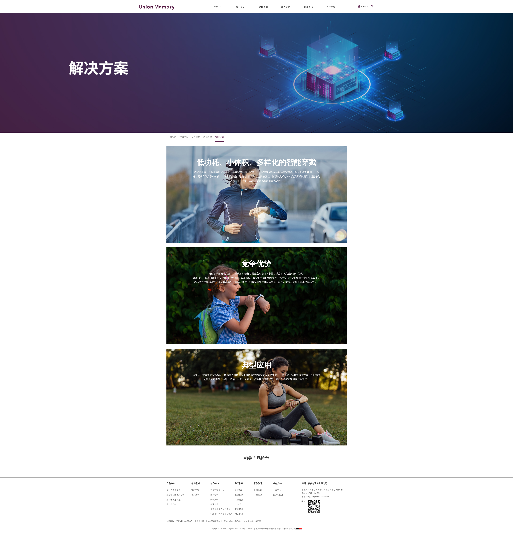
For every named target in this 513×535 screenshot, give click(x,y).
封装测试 (214, 500)
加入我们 (239, 514)
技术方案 (195, 490)
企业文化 (239, 495)
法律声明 (285, 529)
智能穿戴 (219, 137)
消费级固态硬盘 (173, 500)
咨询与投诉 (278, 495)
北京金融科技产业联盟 (251, 521)
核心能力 (240, 7)
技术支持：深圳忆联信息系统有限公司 (267, 529)
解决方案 (214, 504)
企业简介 (239, 490)
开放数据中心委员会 (232, 521)
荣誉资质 (239, 500)
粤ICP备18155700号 (247, 529)
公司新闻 (258, 490)
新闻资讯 (308, 7)
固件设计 (214, 495)
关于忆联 (330, 7)
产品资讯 (258, 495)
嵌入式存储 (171, 504)
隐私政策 (292, 529)
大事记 (238, 504)
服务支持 (285, 7)
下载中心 (277, 490)
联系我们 (239, 509)
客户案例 (195, 495)
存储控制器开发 (217, 490)
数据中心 (184, 137)
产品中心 (218, 7)
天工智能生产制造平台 (220, 509)
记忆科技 (180, 521)
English (364, 6)
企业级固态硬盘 (173, 490)
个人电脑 (195, 137)
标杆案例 (263, 7)
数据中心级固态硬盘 (175, 495)
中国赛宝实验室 (215, 521)
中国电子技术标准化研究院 (196, 521)
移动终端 (207, 137)
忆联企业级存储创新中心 (221, 514)
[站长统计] (299, 529)
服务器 (173, 137)
